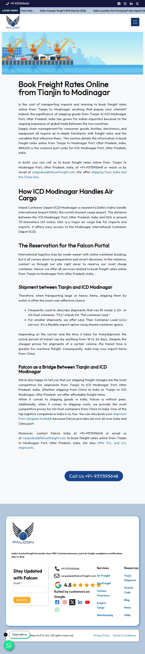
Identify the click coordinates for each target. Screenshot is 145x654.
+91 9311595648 (19, 3)
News (127, 607)
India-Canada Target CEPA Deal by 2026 (59, 10)
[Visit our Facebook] (57, 602)
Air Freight (103, 575)
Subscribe (22, 599)
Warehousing (105, 615)
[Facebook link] (119, 3)
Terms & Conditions (124, 635)
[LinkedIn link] (131, 3)
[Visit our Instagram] (65, 602)
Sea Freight (104, 583)
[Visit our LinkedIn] (80, 602)
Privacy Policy (102, 635)
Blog (127, 600)
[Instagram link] (125, 3)
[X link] (137, 3)
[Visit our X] (72, 602)
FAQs (127, 615)
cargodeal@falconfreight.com (54, 172)
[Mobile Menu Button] (135, 22)
